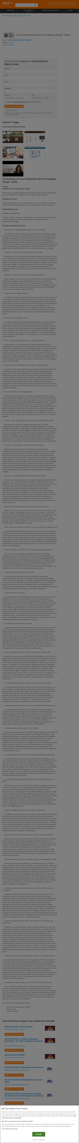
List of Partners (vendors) (9, 1129)
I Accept (39, 1134)
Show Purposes (39, 1140)
